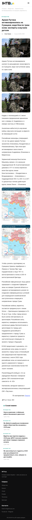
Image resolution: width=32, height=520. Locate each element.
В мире (4, 494)
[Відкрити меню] (28, 3)
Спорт (3, 491)
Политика (4, 497)
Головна (4, 8)
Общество (11, 8)
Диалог (27, 396)
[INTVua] (8, 3)
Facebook (4, 511)
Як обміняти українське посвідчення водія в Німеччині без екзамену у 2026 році (16, 425)
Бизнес (4, 488)
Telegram (10, 511)
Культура (4, 500)
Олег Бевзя (8, 34)
